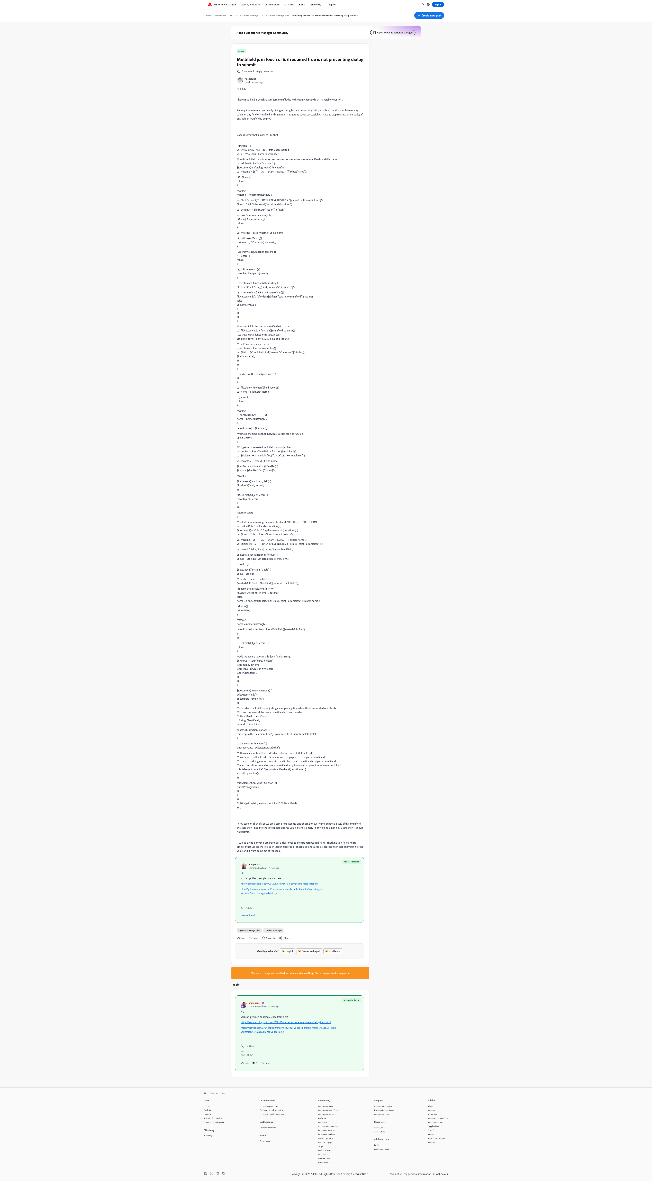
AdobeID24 (250, 78)
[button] (429, 15)
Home (208, 15)
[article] (299, 1033)
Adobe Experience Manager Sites (275, 15)
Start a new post (322, 973)
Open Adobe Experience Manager (395, 32)
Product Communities (224, 15)
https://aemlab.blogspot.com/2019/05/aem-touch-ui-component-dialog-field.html (279, 883)
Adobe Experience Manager (247, 15)
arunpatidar (254, 864)
